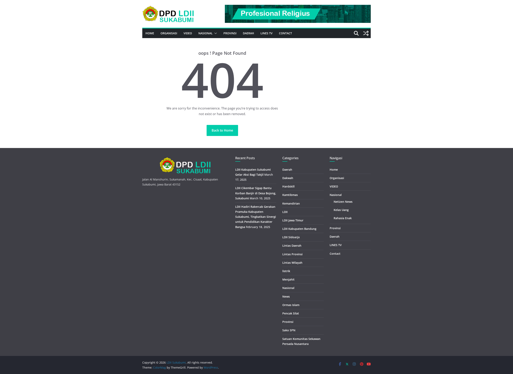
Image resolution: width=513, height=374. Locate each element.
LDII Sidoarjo (291, 237)
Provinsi (229, 33)
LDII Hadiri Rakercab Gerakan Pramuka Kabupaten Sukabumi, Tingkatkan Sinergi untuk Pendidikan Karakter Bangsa (255, 217)
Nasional (205, 33)
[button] (215, 33)
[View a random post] (366, 33)
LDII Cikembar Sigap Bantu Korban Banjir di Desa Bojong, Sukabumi (255, 193)
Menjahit (288, 279)
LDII (285, 212)
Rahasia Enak (343, 218)
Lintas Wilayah (292, 263)
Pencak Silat (290, 313)
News (286, 296)
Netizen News (343, 202)
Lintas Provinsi (292, 254)
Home (149, 33)
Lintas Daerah (291, 245)
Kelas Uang (341, 210)
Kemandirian (291, 203)
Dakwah (287, 178)
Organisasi (169, 33)
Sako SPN (288, 330)
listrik (286, 271)
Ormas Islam (290, 305)
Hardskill (288, 186)
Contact (285, 33)
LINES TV (267, 33)
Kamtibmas (290, 195)
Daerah (248, 33)
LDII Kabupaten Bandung (299, 229)
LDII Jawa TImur (292, 220)
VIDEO (188, 33)
